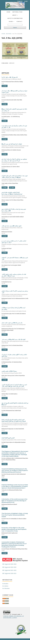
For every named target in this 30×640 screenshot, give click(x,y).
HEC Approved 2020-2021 (9, 573)
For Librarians (6, 588)
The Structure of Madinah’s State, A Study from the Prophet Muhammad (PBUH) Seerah (15, 515)
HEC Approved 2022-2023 (9, 567)
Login (26, 1)
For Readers (5, 583)
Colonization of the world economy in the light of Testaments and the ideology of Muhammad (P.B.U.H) (14, 500)
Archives (8, 33)
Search (15, 27)
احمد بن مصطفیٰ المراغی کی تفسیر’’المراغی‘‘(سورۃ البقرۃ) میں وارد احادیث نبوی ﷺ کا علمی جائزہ (15, 388)
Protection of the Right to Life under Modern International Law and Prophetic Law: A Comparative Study (14, 529)
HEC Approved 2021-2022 (9, 570)
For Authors (5, 586)
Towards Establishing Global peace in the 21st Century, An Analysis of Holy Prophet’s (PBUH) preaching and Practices (15, 470)
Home (8, 12)
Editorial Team (17, 12)
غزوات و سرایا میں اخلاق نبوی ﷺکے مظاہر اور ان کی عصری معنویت (14, 94)
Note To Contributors (15, 18)
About (14, 15)
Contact (19, 21)
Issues (11, 21)
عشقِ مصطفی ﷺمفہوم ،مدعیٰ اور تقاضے (12, 227)
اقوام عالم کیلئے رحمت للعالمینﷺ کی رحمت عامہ (15, 341)
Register (19, 1)
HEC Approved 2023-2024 (9, 564)
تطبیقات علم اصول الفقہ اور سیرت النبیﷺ (15, 145)
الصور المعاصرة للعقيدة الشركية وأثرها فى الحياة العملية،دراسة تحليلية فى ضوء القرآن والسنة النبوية (14, 423)
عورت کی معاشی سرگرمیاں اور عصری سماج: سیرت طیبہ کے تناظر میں (14, 129)
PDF (5, 86)
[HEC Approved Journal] (15, 561)
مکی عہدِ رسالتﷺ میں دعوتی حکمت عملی (14, 324)
